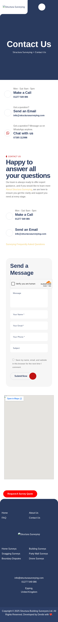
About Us (33, 513)
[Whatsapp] (39, 598)
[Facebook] (18, 598)
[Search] (41, 7)
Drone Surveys (36, 558)
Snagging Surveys (11, 553)
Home (5, 513)
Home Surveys (9, 549)
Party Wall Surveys (38, 553)
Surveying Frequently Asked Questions (25, 244)
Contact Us (34, 518)
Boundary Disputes (11, 558)
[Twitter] (23, 598)
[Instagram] (34, 598)
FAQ (4, 518)
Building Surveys (37, 549)
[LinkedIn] (29, 598)
